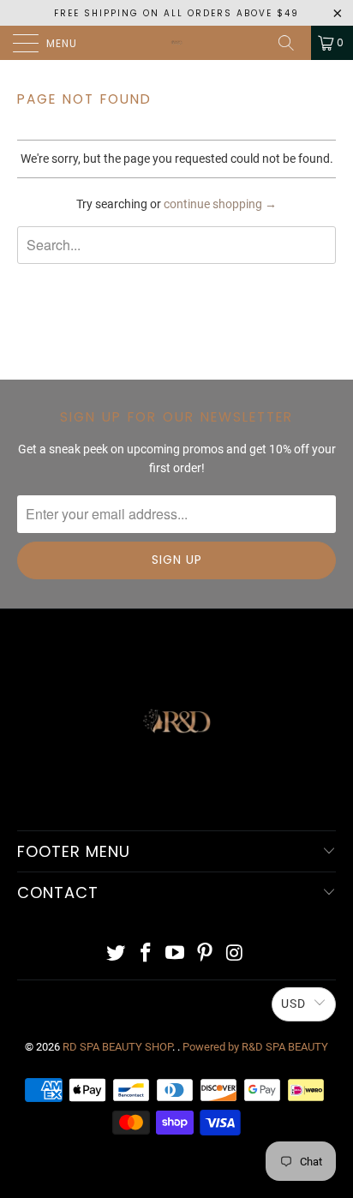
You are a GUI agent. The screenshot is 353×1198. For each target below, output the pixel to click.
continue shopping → (220, 204)
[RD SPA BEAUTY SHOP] (176, 43)
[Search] (292, 43)
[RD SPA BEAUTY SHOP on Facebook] (146, 954)
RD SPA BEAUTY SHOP (117, 1046)
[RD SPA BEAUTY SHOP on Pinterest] (205, 954)
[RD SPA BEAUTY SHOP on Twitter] (116, 954)
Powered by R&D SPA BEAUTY (255, 1046)
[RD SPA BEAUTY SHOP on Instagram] (235, 954)
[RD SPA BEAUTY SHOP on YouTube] (175, 954)
